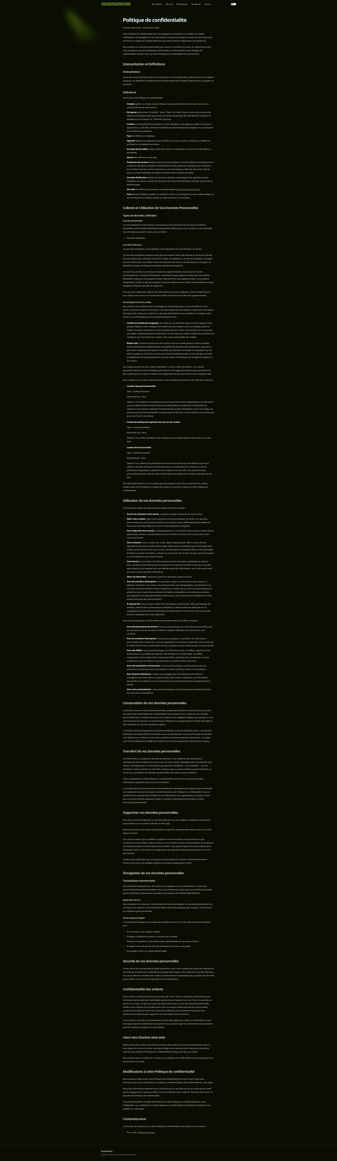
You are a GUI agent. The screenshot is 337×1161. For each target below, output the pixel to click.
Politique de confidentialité (127, 1155)
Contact (207, 4)
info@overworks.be (146, 1132)
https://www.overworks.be (188, 189)
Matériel (197, 4)
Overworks (106, 1151)
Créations (158, 4)
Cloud (170, 4)
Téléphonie (183, 4)
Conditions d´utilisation (109, 1155)
